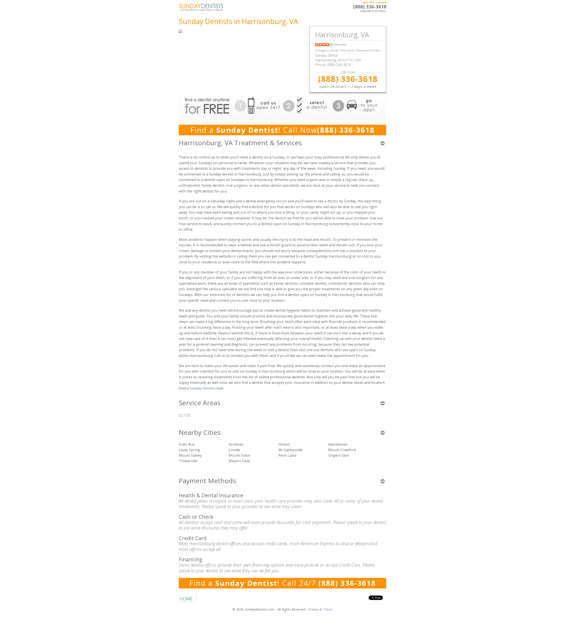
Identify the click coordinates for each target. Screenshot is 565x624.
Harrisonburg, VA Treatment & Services (240, 142)
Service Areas (199, 402)
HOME (186, 599)
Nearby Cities (200, 432)
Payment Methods (207, 480)
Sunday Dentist (202, 388)
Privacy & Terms (321, 609)
